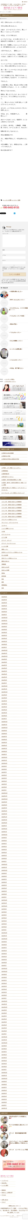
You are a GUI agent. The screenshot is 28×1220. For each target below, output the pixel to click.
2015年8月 (4, 977)
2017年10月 (4, 906)
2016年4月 (4, 956)
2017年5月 (4, 921)
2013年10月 (4, 1043)
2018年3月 (4, 891)
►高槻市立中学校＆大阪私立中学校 (10, 459)
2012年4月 (4, 1096)
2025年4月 (4, 638)
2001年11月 (4, 1108)
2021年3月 (4, 784)
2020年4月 (4, 817)
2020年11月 (4, 796)
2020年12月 (4, 793)
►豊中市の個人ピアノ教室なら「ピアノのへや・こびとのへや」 (14, 489)
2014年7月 (4, 1016)
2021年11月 (4, 760)
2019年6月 (4, 846)
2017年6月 (4, 918)
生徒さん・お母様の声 (7, 1192)
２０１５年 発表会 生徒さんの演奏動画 (11, 504)
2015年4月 (4, 989)
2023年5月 (4, 707)
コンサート (4, 525)
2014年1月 (4, 1034)
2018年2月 (4, 894)
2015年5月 (4, 986)
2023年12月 (4, 686)
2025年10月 (4, 623)
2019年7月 (4, 843)
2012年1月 (4, 1105)
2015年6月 (4, 983)
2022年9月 (4, 730)
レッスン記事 (7, 200)
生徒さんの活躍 (5, 570)
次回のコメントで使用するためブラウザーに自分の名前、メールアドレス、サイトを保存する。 (13, 269)
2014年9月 (4, 1010)
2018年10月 (4, 870)
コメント (5, 233)
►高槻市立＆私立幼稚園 (8, 453)
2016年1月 (4, 965)
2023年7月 (4, 701)
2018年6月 (4, 882)
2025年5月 (4, 635)
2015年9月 (4, 974)
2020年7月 (4, 808)
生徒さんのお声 (5, 567)
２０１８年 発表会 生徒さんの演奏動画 (11, 513)
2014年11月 (4, 1004)
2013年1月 (4, 1069)
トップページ (5, 1180)
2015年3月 (4, 992)
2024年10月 (4, 656)
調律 (3, 582)
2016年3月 (4, 959)
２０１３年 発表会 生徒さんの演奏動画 (11, 501)
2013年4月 (4, 1060)
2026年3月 (4, 608)
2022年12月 (4, 721)
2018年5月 (4, 885)
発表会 (3, 573)
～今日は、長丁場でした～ (16, 368)
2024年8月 (4, 662)
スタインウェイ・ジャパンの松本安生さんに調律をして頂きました (18, 1142)
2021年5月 (4, 778)
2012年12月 (4, 1072)
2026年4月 (4, 605)
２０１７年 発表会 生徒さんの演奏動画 (11, 510)
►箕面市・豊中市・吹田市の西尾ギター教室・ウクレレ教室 (14, 484)
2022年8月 (4, 733)
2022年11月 (4, 724)
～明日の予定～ (13, 324)
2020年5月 (4, 814)
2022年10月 (4, 727)
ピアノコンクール (6, 534)
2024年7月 (4, 665)
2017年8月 (4, 912)
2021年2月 (4, 787)
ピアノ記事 (4, 537)
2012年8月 (4, 1084)
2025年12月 (4, 617)
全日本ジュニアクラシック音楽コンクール (12, 552)
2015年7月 (4, 980)
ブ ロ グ (3, 1202)
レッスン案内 (5, 1185)
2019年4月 (4, 852)
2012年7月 (4, 1087)
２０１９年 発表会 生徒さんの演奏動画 (11, 516)
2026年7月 (4, 599)
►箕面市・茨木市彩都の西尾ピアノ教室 (11, 479)
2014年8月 (4, 1013)
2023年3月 (4, 712)
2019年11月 (4, 831)
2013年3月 (4, 1063)
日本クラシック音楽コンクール (9, 558)
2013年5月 (4, 1057)
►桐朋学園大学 (5, 474)
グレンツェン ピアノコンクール (10, 522)
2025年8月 (4, 629)
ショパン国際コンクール (8, 528)
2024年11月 (4, 653)
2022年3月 (4, 748)
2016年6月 (4, 950)
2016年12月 (4, 933)
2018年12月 (4, 864)
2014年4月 (4, 1025)
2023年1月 (4, 718)
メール (4, 255)
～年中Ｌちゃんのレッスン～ (17, 299)
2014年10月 (4, 1007)
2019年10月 (4, 834)
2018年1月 (4, 897)
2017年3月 (4, 924)
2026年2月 (4, 611)
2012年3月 (4, 1099)
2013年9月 (4, 1046)
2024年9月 (4, 659)
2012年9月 (4, 1081)
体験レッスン (5, 549)
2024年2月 (4, 680)
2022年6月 (4, 739)
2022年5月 (4, 742)
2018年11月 (4, 867)
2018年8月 (4, 876)
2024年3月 (4, 677)
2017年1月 (4, 930)
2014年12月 (4, 1001)
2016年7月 (4, 947)
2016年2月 (4, 962)
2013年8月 (4, 1048)
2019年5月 (4, 849)
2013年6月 (4, 1054)
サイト (4, 260)
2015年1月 (4, 998)
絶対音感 (4, 576)
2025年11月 (4, 620)
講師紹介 (4, 1190)
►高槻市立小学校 (6, 456)
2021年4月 (4, 781)
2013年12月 (4, 1037)
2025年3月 (4, 641)
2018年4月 (4, 888)
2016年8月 (4, 944)
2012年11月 (4, 1075)
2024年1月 (4, 683)
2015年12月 (4, 968)
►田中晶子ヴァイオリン (8, 476)
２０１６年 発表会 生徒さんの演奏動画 (11, 507)
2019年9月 (4, 837)
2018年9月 (4, 873)
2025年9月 (4, 626)
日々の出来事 (5, 555)
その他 (3, 531)
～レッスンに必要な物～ (16, 349)
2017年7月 (4, 915)
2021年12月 (4, 757)
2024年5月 (4, 671)
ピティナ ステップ (6, 540)
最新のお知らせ (5, 561)
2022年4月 (4, 745)
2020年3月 (4, 820)
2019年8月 (4, 840)
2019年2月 (4, 858)
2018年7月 (4, 879)
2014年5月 (4, 1022)
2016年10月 (4, 938)
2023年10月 (4, 692)
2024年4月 (4, 674)
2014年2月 (4, 1031)
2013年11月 (4, 1040)
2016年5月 (4, 953)
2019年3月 (4, 855)
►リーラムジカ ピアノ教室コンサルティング (13, 493)
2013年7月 (4, 1051)
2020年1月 (4, 825)
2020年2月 (4, 823)
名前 (3, 250)
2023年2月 (4, 715)
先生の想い (4, 1183)
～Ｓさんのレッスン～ (10, 381)
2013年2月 (4, 1066)
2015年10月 (4, 971)
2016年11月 (4, 935)
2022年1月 (4, 754)
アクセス (4, 1195)
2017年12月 (4, 900)
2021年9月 (4, 766)
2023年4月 (4, 710)
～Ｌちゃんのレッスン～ (16, 360)
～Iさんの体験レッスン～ (16, 340)
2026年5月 (4, 602)
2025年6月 (4, 632)
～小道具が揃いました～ (16, 291)
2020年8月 (4, 805)
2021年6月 (4, 775)
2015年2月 (4, 995)
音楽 (3, 588)
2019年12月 (4, 828)
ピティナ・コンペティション (9, 543)
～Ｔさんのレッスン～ (15, 332)
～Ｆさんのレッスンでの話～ (17, 316)
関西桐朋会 (4, 585)
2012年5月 (4, 1093)
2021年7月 (4, 772)
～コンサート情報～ (9, 379)
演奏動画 (4, 564)
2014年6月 (4, 1019)
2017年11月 (4, 903)
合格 (19, 200)
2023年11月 (4, 689)
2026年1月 (4, 614)
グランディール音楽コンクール (9, 519)
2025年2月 (4, 644)
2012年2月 (4, 1102)
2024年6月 (4, 668)
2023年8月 (4, 698)
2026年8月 (4, 597)
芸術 (3, 579)
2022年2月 (4, 751)
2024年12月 (4, 650)
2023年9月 (4, 695)
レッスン (14, 200)
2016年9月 (4, 941)
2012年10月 (4, 1078)
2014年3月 (4, 1028)
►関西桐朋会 (5, 471)
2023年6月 (4, 704)
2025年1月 (4, 647)
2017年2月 (4, 927)
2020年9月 (4, 802)
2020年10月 (4, 799)
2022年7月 (4, 736)
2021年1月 (4, 790)
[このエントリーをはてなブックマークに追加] (14, 213)
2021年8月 (4, 769)
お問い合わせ (5, 1199)
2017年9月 (4, 909)
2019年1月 (4, 861)
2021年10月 (4, 763)
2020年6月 (4, 811)
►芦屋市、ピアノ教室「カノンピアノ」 (11, 468)
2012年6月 (4, 1090)
